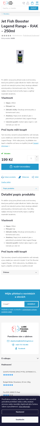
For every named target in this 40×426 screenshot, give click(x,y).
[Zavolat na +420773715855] (23, 3)
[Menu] (37, 3)
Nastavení (20, 412)
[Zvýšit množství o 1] (37, 156)
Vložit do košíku (22, 167)
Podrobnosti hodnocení (31, 36)
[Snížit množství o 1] (37, 159)
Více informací (24, 406)
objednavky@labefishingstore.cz (21, 341)
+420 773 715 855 (21, 345)
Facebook (21, 348)
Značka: (6, 182)
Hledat (33, 8)
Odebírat (31, 304)
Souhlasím (20, 419)
